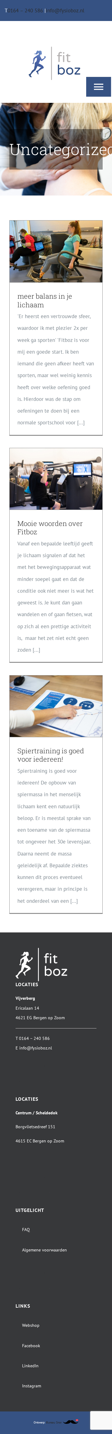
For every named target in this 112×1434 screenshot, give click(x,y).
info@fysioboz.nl (65, 10)
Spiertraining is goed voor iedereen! (50, 755)
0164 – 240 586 (25, 10)
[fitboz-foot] (41, 950)
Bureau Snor (54, 1422)
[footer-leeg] (41, 1065)
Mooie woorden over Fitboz (50, 527)
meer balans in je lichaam (44, 300)
